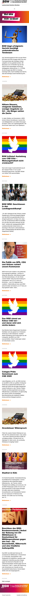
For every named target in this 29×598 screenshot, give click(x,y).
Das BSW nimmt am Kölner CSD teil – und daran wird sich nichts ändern (11, 322)
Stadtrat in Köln (9, 473)
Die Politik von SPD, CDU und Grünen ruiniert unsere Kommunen (14, 265)
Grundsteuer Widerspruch (14, 428)
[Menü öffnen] (14, 9)
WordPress (24, 595)
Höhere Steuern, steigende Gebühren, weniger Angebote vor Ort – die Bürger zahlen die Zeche (13, 109)
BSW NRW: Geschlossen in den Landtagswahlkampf (13, 206)
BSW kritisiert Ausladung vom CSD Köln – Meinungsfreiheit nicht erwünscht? (14, 160)
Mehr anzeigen (6, 581)
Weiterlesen (5, 76)
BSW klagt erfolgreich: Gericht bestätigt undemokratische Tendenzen (12, 49)
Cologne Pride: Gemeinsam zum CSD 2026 (10, 374)
